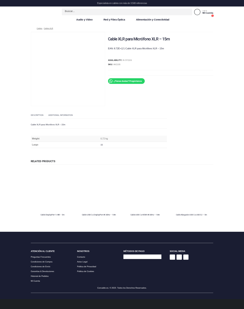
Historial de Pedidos (40, 276)
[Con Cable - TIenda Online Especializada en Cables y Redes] (40, 12)
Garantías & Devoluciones (42, 271)
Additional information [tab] (60, 115)
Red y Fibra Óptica (114, 19)
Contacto (81, 257)
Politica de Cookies (85, 271)
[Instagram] (172, 257)
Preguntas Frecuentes (41, 257)
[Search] (187, 12)
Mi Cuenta (35, 281)
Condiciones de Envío (40, 266)
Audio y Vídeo (84, 19)
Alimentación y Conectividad (152, 19)
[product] (52, 189)
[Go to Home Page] (32, 28)
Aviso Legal (82, 262)
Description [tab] (37, 115)
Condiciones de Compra (41, 262)
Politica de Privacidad (86, 266)
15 (102, 145)
